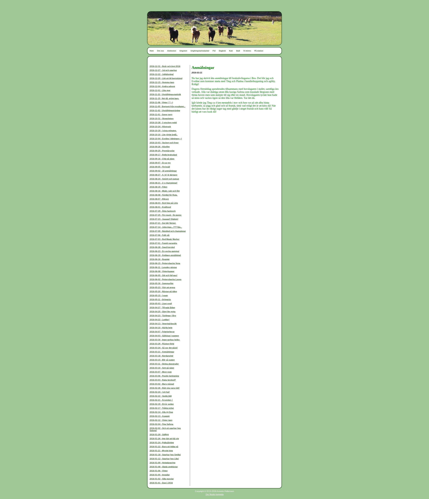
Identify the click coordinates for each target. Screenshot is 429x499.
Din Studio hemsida (215, 494)
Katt (231, 51)
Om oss (160, 51)
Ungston (183, 51)
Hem (152, 51)
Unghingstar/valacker (200, 51)
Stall (238, 51)
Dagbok (222, 51)
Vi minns (247, 51)
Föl (214, 51)
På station (258, 51)
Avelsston (171, 51)
